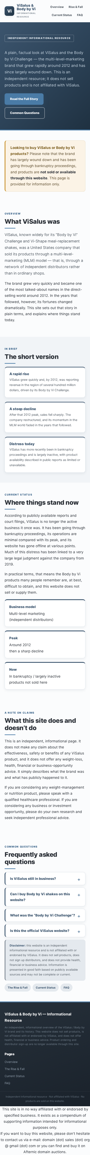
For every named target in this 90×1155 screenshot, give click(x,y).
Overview (57, 7)
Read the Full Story (24, 99)
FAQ (80, 15)
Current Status (62, 15)
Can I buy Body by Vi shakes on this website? (40, 897)
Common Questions (24, 113)
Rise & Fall (76, 7)
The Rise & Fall (18, 987)
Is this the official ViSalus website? (39, 931)
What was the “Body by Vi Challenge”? (42, 915)
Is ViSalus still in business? (33, 879)
